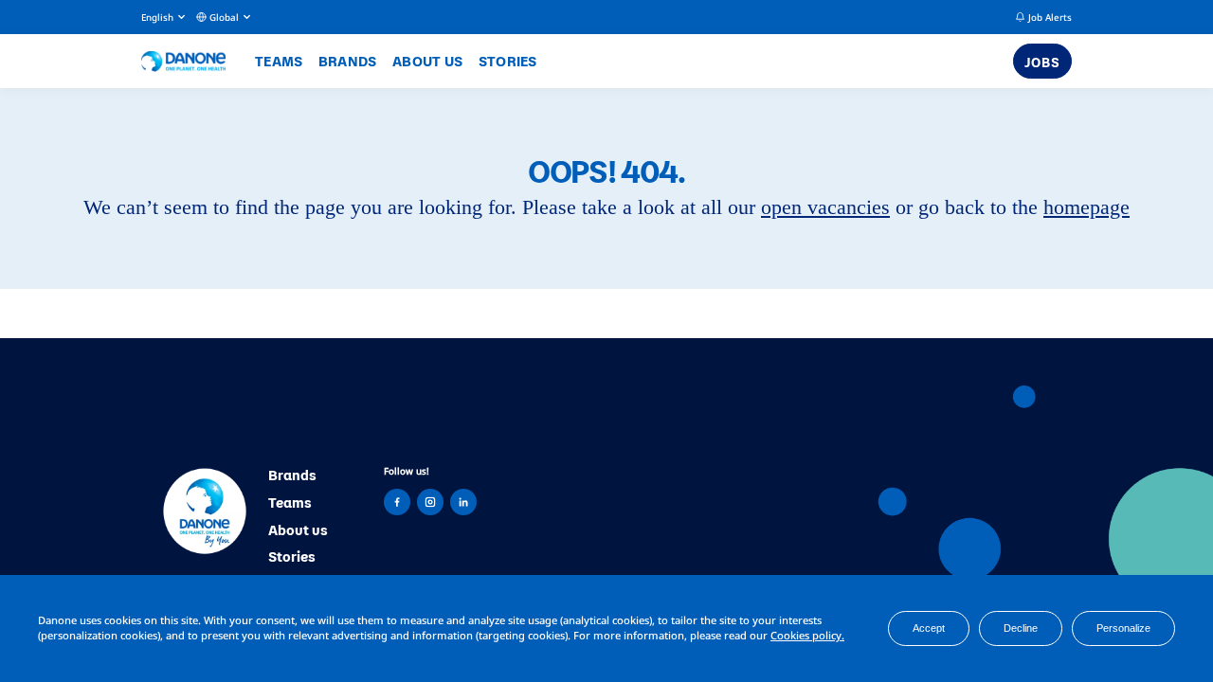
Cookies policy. (807, 635)
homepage (1086, 207)
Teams (278, 60)
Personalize (1123, 628)
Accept (929, 628)
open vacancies (825, 207)
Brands (347, 60)
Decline (1021, 628)
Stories (508, 60)
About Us (427, 60)
